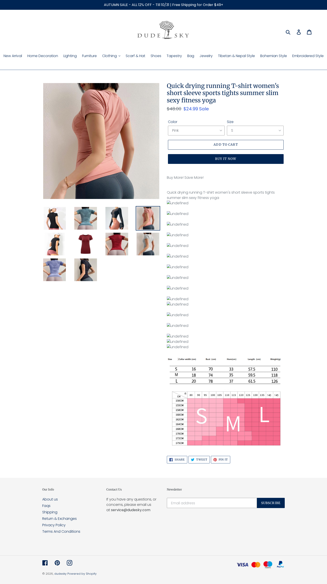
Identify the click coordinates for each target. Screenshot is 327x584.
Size (230, 121)
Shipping (49, 512)
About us (50, 499)
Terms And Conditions (61, 531)
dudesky (60, 574)
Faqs (46, 505)
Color (172, 121)
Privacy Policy (54, 525)
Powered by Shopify (82, 574)
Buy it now (225, 159)
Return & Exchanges (59, 518)
